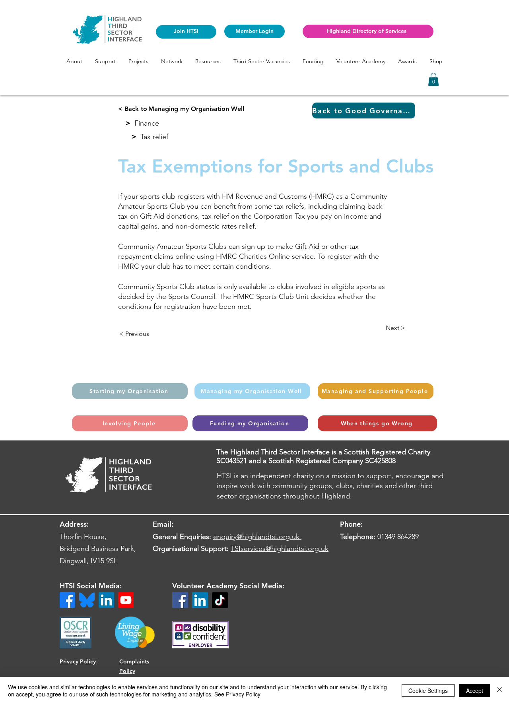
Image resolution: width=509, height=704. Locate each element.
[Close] (499, 690)
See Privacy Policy (237, 694)
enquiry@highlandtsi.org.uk (256, 536)
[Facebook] (180, 600)
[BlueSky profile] (87, 600)
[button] (74, 61)
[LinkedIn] (200, 600)
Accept (474, 690)
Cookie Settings (428, 690)
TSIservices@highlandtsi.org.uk (279, 548)
